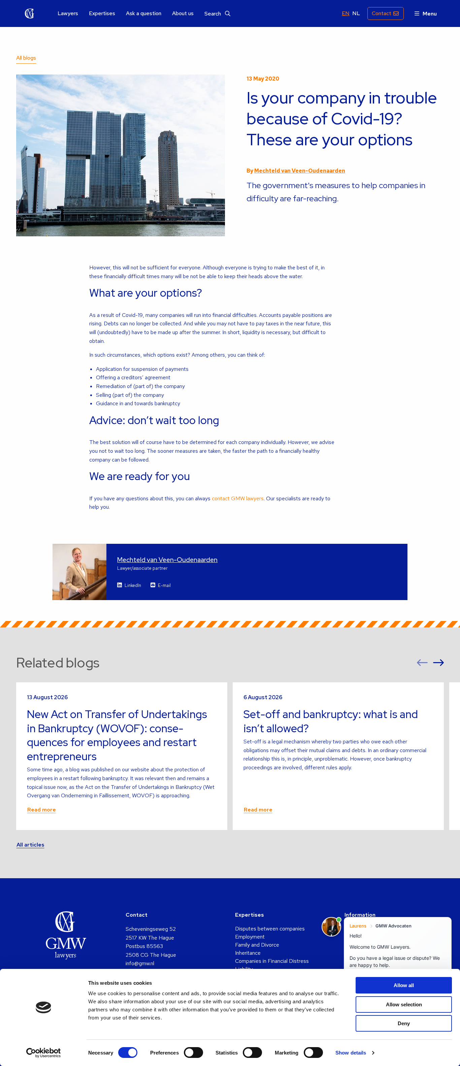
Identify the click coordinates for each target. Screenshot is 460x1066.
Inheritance (248, 952)
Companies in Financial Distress (272, 961)
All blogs (26, 57)
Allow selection (404, 1004)
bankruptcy (167, 403)
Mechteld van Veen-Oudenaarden (299, 170)
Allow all (404, 985)
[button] (422, 663)
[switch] (193, 1052)
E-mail (164, 585)
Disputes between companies (270, 928)
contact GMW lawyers (238, 498)
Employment (250, 936)
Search (213, 14)
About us (183, 13)
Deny (404, 1023)
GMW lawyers (29, 13)
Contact (381, 13)
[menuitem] (68, 14)
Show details (350, 1053)
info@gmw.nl (140, 963)
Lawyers (68, 13)
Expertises (102, 13)
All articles (30, 844)
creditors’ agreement (145, 377)
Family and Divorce (257, 944)
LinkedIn (133, 585)
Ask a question (143, 13)
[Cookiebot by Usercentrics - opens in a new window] (43, 1053)
